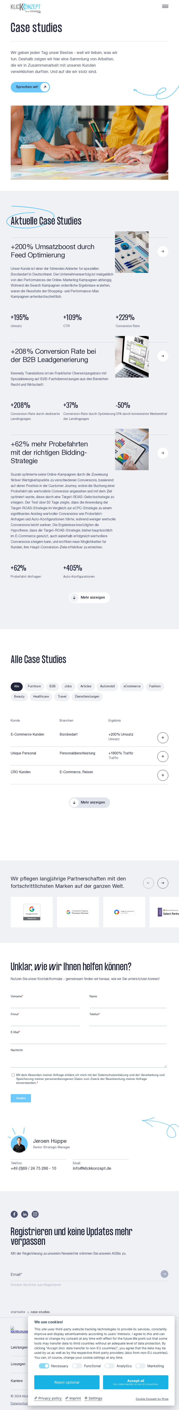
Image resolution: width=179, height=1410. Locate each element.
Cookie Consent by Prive (152, 1399)
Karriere (17, 1381)
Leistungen (19, 1347)
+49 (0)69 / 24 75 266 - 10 (33, 1169)
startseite (18, 1312)
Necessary (59, 1366)
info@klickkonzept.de (92, 1169)
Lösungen (18, 1364)
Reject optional (66, 1382)
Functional (92, 1366)
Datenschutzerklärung (26, 1403)
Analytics (124, 1366)
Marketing (155, 1366)
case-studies (40, 1312)
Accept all (135, 1382)
